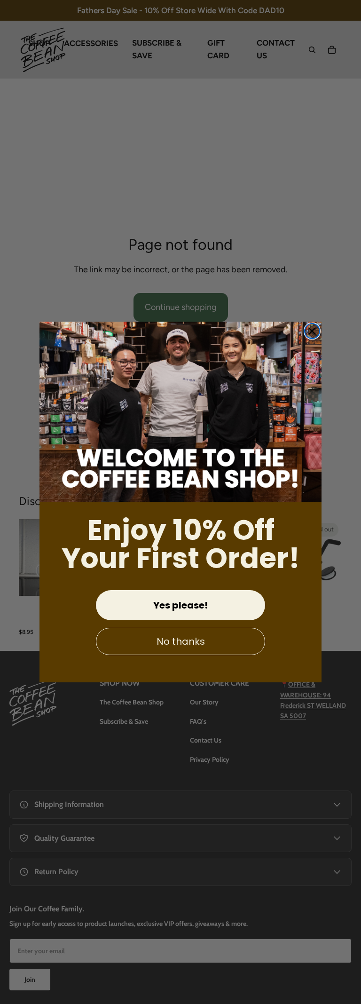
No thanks (181, 641)
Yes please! (180, 605)
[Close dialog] (312, 331)
